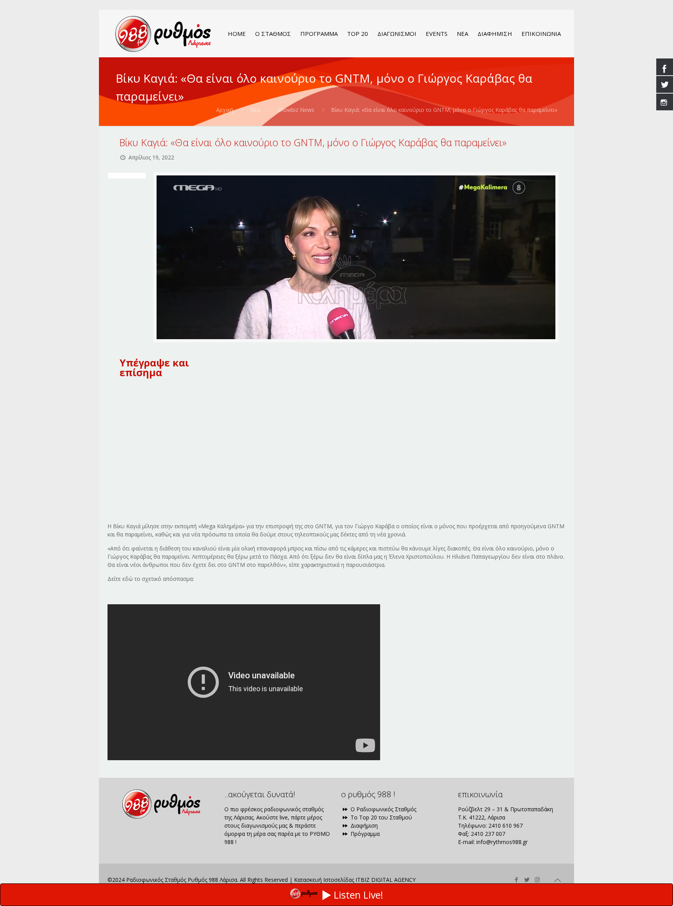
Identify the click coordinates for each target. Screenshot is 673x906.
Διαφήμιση (363, 825)
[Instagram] (537, 879)
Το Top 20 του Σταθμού (380, 817)
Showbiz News (295, 109)
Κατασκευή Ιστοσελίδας (324, 879)
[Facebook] (516, 879)
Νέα (255, 109)
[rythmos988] (163, 33)
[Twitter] (527, 879)
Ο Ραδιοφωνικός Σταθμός (382, 809)
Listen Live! (358, 894)
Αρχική (224, 109)
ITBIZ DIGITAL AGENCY (386, 879)
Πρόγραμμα (364, 833)
